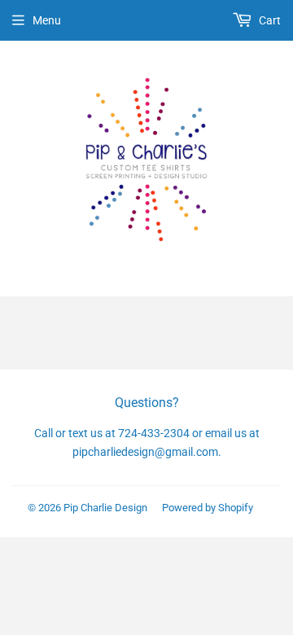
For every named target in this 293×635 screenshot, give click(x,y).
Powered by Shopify (207, 507)
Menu (47, 20)
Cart (268, 20)
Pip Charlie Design (105, 507)
